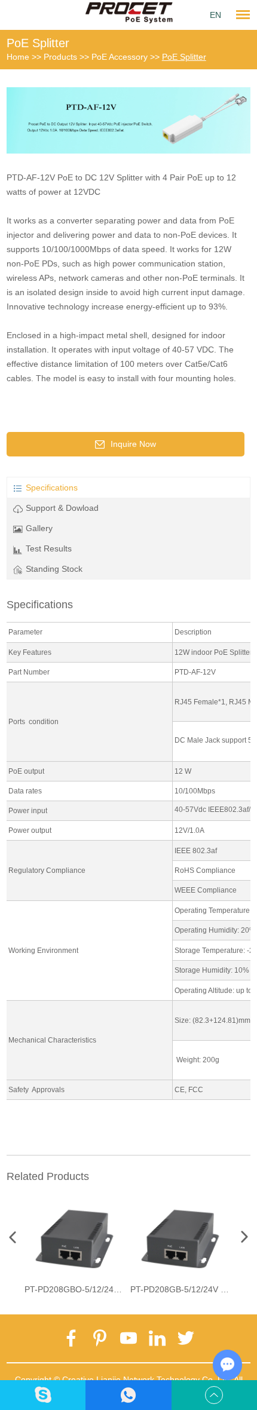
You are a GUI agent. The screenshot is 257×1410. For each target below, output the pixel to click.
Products (60, 57)
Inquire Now (133, 444)
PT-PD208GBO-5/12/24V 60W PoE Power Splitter (118, 1289)
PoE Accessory (119, 57)
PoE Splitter (38, 43)
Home (18, 57)
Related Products (48, 1176)
